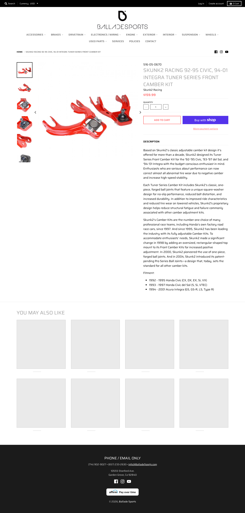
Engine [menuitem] (130, 35)
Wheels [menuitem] (211, 35)
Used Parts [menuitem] (96, 41)
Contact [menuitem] (150, 41)
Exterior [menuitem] (149, 35)
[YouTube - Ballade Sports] (226, 51)
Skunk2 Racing (152, 90)
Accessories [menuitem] (34, 35)
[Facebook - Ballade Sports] (216, 51)
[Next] (140, 112)
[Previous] (36, 112)
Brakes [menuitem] (56, 35)
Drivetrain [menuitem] (76, 35)
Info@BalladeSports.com (142, 464)
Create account (216, 3)
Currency (24, 3)
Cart (236, 3)
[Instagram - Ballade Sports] (221, 51)
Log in (201, 3)
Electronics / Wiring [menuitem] (104, 35)
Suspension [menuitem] (190, 35)
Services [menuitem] (118, 41)
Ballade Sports (127, 501)
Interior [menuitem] (168, 35)
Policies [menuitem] (134, 41)
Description (151, 141)
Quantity (148, 102)
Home (20, 51)
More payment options (205, 129)
